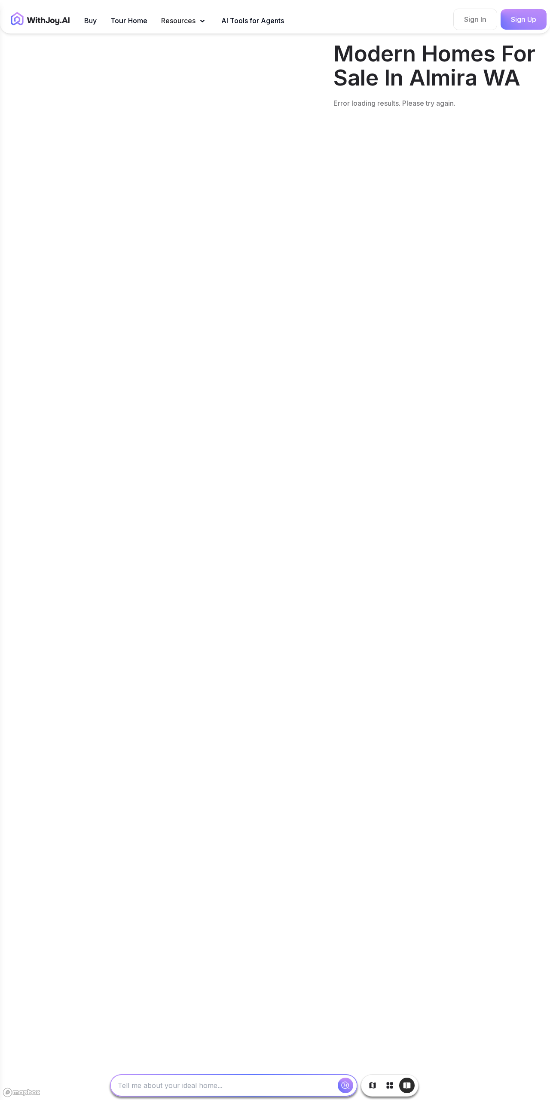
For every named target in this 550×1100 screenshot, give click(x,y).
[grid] (440, 570)
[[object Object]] (345, 1085)
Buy (90, 20)
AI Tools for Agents (252, 20)
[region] (165, 550)
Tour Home (128, 20)
